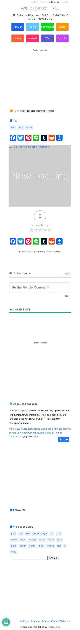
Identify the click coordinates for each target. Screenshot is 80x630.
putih (13, 546)
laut (59, 546)
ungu (13, 552)
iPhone (17, 38)
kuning (50, 546)
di (65, 546)
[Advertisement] (40, 75)
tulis (20, 127)
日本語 (34, 2)
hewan (23, 546)
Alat (13, 127)
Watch (48, 38)
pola (13, 533)
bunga (32, 546)
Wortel (29, 127)
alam (59, 539)
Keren (62, 26)
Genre (32, 26)
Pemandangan (47, 26)
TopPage (24, 621)
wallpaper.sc (54, 627)
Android (32, 38)
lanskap (32, 539)
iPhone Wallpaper (60, 621)
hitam (51, 539)
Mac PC (62, 38)
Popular (17, 26)
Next (62, 439)
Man (28, 533)
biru (59, 533)
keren (14, 539)
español (65, 2)
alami (41, 546)
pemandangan (40, 533)
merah (42, 539)
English (43, 2)
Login (66, 273)
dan (21, 533)
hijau (22, 539)
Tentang (35, 621)
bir (52, 533)
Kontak (45, 621)
